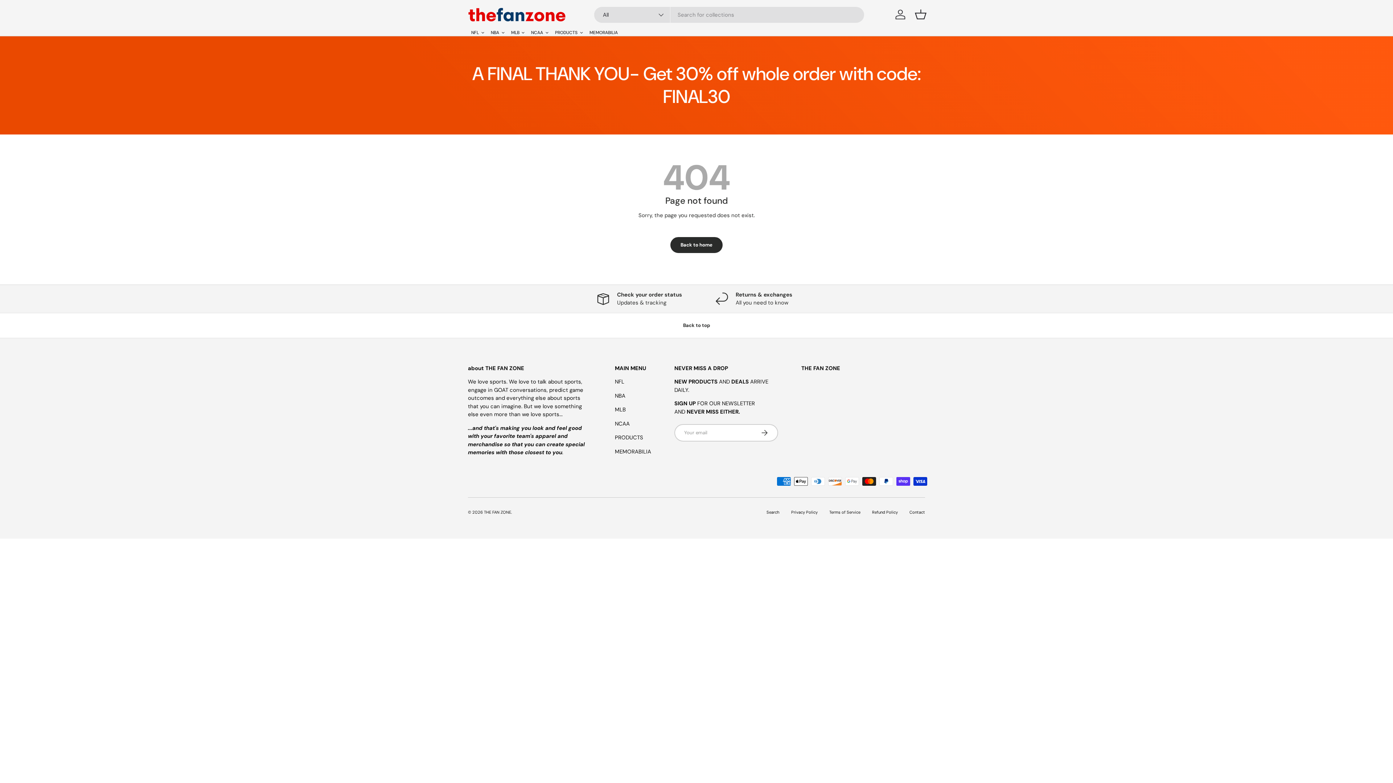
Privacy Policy (804, 512)
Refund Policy (885, 512)
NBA (620, 395)
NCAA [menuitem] (537, 33)
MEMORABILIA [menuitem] (603, 33)
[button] (921, 14)
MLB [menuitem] (515, 33)
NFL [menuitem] (475, 33)
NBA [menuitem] (495, 33)
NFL (619, 381)
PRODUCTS (629, 437)
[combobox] (729, 15)
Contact (917, 512)
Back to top (696, 325)
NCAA (622, 423)
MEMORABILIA (633, 451)
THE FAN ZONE (497, 512)
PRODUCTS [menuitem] (566, 33)
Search (773, 512)
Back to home (696, 245)
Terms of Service (844, 512)
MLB (620, 409)
